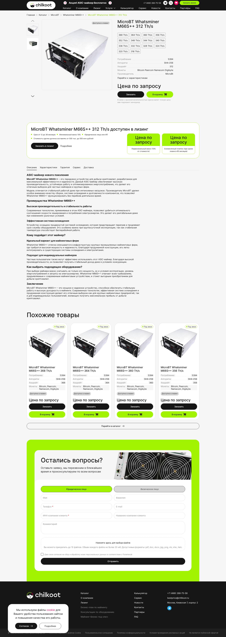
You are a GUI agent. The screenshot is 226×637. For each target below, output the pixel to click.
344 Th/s (147, 40)
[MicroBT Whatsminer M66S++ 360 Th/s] (135, 343)
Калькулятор (127, 8)
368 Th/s (123, 35)
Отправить (113, 561)
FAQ (197, 8)
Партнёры (185, 8)
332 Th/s (135, 46)
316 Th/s (135, 51)
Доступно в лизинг (101, 23)
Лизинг (97, 8)
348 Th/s (135, 40)
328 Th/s (147, 46)
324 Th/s (160, 46)
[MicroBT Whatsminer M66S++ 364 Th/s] (91, 343)
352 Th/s (123, 40)
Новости (155, 8)
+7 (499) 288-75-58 (152, 3)
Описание (32, 167)
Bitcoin (140, 70)
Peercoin (149, 70)
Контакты (170, 8)
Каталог (67, 8)
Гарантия (65, 167)
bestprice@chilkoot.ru (178, 598)
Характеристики (48, 167)
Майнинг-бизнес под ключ (94, 616)
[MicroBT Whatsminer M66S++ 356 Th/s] (179, 343)
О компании (82, 8)
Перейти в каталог (111, 426)
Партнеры (139, 612)
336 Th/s (123, 46)
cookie (51, 609)
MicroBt (169, 73)
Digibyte (169, 70)
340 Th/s (160, 40)
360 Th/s (147, 35)
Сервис (142, 8)
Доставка (89, 167)
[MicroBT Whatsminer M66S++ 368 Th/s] (47, 343)
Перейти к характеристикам (132, 78)
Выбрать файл (113, 544)
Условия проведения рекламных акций (167, 633)
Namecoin (159, 70)
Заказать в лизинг (44, 146)
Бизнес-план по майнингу (94, 607)
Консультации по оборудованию (97, 612)
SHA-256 (168, 62)
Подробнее (66, 146)
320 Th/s (123, 51)
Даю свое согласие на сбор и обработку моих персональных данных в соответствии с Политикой (88, 554)
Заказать (130, 94)
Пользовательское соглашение (99, 633)
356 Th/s (160, 35)
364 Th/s (135, 35)
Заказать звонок (189, 3)
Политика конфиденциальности (131, 633)
